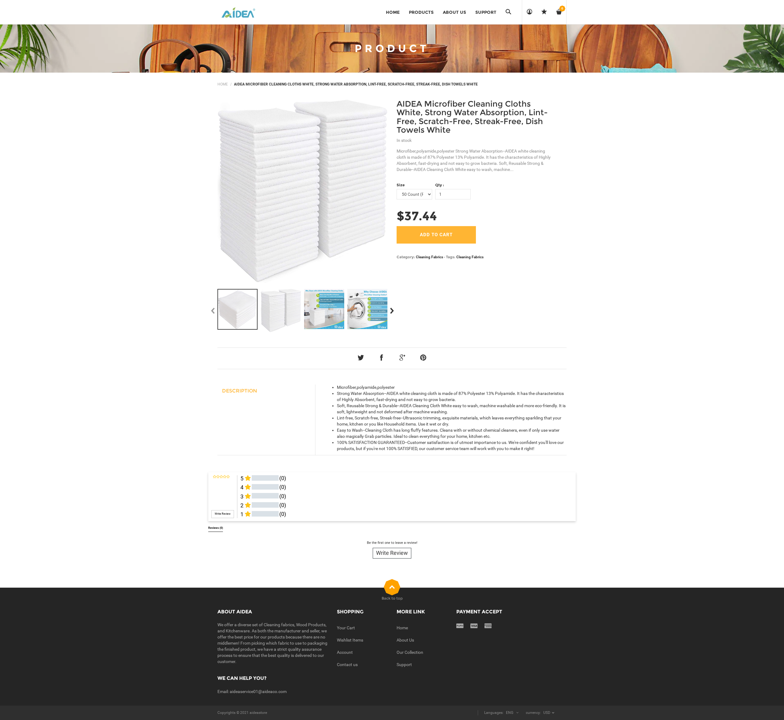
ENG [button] (509, 713)
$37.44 (417, 215)
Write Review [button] (223, 513)
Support (404, 664)
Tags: (450, 257)
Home (222, 84)
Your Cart (346, 627)
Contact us (347, 664)
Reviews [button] (215, 527)
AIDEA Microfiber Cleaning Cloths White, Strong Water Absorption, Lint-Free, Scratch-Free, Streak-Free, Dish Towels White (472, 117)
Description (239, 391)
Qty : (439, 185)
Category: (406, 257)
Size (401, 185)
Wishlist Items (350, 640)
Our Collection (410, 652)
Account (345, 652)
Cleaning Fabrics (429, 257)
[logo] (239, 12)
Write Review (392, 553)
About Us (405, 640)
